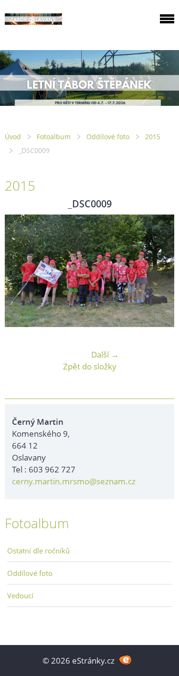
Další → (105, 354)
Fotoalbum (54, 136)
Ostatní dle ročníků (38, 550)
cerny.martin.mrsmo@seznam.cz (74, 481)
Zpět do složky (89, 366)
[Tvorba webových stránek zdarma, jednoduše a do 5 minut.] (125, 660)
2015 (152, 136)
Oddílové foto (107, 136)
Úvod (13, 136)
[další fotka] (158, 271)
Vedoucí (20, 595)
